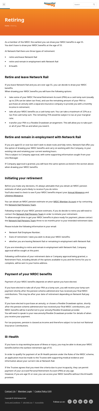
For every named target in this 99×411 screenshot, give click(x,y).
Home (7, 26)
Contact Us (10, 391)
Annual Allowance (76, 192)
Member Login (25, 391)
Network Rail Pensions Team (22, 204)
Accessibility (39, 403)
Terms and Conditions (12, 403)
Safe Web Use (27, 403)
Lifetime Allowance (14, 195)
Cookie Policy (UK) (43, 391)
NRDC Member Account (64, 201)
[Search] (94, 4)
